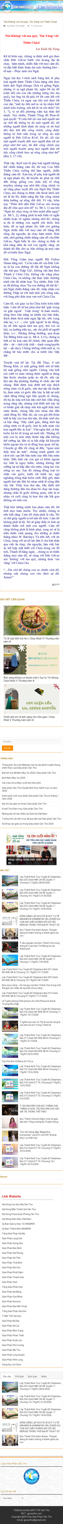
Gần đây (7, 1376)
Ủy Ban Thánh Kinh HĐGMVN (16, 1228)
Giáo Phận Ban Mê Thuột (14, 1306)
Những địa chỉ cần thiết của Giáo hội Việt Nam (24, 813)
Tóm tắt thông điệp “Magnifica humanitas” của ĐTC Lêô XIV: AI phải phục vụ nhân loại (38, 1135)
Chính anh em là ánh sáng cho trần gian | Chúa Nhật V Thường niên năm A (29, 718)
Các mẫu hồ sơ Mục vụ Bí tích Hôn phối (21, 783)
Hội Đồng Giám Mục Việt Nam (16, 1219)
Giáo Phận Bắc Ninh (12, 1248)
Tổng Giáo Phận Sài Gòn (14, 1311)
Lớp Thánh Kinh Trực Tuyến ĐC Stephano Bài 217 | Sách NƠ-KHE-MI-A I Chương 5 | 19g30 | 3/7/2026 (40, 1038)
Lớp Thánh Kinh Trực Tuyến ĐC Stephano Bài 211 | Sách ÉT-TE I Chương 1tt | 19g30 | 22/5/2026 (40, 1161)
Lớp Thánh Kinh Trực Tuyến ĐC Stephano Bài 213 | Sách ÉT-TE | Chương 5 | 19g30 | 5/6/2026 (40, 1095)
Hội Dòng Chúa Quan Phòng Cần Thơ (20, 1214)
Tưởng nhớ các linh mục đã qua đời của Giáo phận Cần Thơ (31, 818)
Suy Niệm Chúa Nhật (16, 26)
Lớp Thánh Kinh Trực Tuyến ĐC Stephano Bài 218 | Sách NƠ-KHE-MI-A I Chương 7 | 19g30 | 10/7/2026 (40, 1012)
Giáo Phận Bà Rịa (10, 1321)
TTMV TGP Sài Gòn (11, 1316)
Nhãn (44, 1376)
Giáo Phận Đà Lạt (10, 1325)
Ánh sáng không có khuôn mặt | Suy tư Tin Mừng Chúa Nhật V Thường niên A (31, 679)
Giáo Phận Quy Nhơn (12, 1296)
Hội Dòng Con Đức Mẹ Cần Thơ (17, 1204)
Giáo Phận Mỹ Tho (11, 1350)
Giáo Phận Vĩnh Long (12, 1359)
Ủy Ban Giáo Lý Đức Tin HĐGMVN (18, 1224)
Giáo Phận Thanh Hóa (13, 1277)
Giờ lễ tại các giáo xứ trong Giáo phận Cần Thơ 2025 (28, 823)
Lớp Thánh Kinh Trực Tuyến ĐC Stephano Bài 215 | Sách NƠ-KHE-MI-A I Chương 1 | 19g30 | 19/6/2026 (40, 1069)
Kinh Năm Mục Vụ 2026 (13, 778)
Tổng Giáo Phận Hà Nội (13, 1233)
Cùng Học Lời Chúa (11, 1364)
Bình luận (32, 1376)
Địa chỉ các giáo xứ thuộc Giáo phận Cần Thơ (24, 803)
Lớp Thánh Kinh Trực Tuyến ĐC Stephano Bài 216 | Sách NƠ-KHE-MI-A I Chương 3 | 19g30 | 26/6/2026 (40, 1051)
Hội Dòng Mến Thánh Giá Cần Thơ (19, 1209)
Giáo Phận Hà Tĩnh (11, 1258)
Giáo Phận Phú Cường (13, 1345)
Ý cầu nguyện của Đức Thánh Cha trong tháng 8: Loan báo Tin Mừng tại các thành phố (40, 946)
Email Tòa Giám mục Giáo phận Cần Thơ (22, 808)
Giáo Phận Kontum (11, 1301)
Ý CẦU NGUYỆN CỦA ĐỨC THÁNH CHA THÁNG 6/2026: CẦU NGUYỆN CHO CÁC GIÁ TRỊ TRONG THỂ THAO (39, 1109)
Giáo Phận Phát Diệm (12, 1272)
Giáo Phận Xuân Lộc (12, 1340)
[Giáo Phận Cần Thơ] (31, 6)
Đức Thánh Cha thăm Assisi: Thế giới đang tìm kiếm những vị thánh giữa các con (39, 933)
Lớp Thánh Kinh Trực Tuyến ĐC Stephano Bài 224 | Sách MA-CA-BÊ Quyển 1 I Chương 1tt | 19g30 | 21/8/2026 (40, 893)
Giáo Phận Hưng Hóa (12, 1243)
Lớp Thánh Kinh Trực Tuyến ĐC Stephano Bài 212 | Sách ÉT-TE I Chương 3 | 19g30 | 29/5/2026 (40, 1148)
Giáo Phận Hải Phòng (12, 1253)
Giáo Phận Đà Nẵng (11, 1291)
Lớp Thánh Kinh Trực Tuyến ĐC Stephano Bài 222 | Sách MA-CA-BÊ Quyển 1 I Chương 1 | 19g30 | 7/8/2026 (40, 959)
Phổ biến (19, 1376)
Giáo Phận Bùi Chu (11, 1267)
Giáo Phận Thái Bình (12, 1262)
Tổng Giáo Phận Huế (12, 1287)
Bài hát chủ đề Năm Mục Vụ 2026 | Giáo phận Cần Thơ (29, 773)
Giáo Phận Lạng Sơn (12, 1238)
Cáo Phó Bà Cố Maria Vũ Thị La (17, 1061)
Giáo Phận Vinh (9, 1282)
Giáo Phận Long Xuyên (13, 1355)
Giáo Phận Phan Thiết (13, 1335)
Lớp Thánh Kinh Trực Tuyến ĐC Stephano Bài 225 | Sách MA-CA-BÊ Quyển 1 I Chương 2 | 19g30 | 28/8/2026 (40, 880)
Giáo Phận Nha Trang (12, 1330)
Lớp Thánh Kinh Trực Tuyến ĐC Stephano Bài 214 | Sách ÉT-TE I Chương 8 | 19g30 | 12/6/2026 (40, 1082)
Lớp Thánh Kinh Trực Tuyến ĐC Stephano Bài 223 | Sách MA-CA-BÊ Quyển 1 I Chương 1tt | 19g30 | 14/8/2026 (40, 906)
